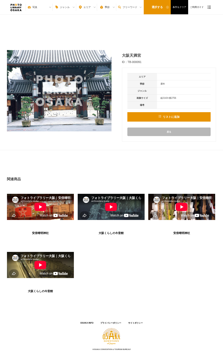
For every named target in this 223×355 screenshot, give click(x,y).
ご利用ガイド (197, 7)
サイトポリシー (135, 323)
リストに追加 (171, 116)
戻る (169, 131)
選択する (157, 7)
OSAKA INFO (86, 323)
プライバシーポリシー (110, 323)
